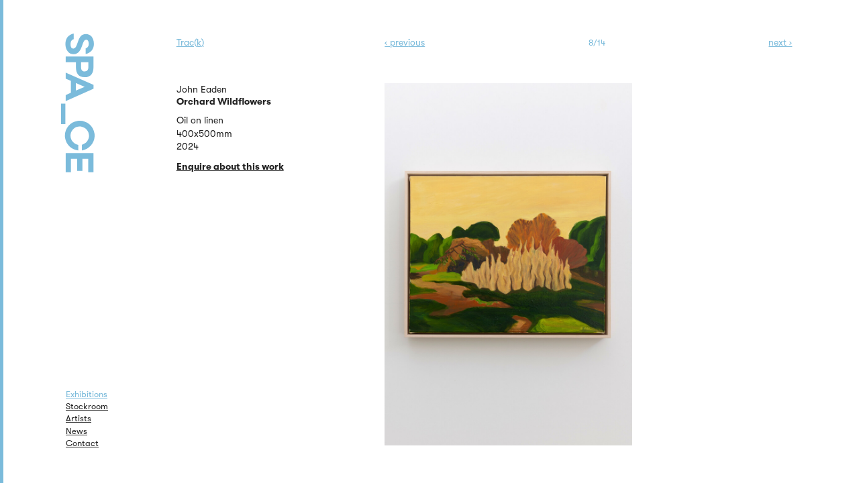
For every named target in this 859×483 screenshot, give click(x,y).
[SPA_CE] (94, 87)
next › (780, 42)
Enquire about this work (230, 166)
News (76, 431)
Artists (78, 418)
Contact (82, 443)
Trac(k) (190, 42)
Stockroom (87, 406)
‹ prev (405, 42)
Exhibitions (86, 394)
